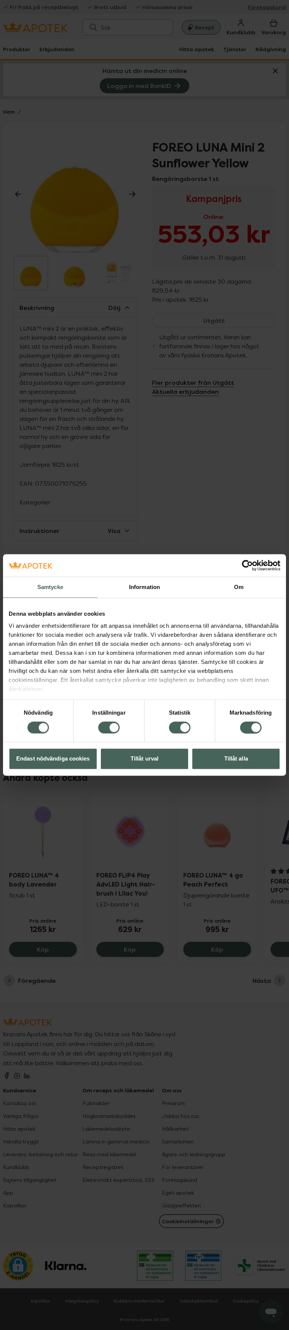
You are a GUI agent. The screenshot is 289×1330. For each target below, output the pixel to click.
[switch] (109, 727)
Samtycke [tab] (50, 587)
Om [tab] (238, 587)
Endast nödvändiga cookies (53, 759)
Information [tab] (144, 587)
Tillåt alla (236, 759)
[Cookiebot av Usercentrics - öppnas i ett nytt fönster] (247, 565)
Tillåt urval (144, 759)
